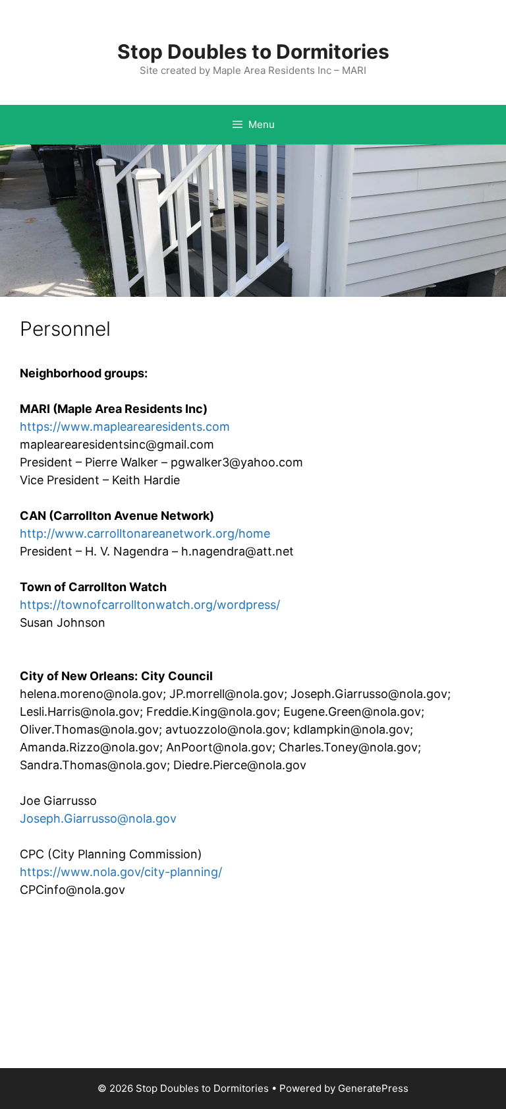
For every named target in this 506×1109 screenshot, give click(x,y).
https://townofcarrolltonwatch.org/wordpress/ (150, 605)
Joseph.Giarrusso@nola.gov (98, 818)
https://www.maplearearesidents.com (125, 426)
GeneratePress (373, 1088)
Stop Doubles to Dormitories (253, 51)
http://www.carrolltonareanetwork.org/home (145, 533)
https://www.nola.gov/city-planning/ (121, 872)
